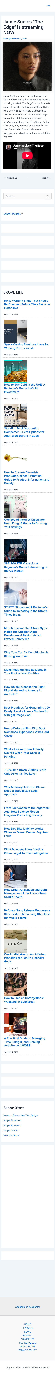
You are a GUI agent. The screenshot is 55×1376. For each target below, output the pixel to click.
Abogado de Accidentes (27, 1307)
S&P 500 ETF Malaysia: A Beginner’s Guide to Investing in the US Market (25, 567)
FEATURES (27, 1328)
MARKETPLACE (27, 1342)
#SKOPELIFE (27, 1339)
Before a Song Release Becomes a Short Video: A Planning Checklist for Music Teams (27, 914)
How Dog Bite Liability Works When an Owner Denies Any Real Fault (26, 832)
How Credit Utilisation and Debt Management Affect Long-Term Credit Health (25, 893)
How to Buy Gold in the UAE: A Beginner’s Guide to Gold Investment (24, 388)
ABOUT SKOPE (27, 1346)
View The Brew (11, 1135)
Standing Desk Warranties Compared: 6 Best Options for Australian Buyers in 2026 (24, 432)
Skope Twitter (10, 1130)
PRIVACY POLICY (27, 1350)
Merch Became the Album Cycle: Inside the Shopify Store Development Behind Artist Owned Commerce (26, 633)
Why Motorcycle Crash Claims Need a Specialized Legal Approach (24, 790)
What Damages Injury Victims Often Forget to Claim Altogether (26, 851)
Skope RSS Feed (11, 1125)
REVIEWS (27, 1335)
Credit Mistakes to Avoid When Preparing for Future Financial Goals (25, 958)
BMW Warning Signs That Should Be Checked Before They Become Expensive (27, 304)
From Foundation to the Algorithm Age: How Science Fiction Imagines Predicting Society (27, 811)
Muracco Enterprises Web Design (20, 1115)
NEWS (27, 1331)
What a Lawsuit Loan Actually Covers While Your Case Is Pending (24, 752)
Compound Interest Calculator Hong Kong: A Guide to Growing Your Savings (25, 523)
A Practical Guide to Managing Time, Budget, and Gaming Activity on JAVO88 (24, 1041)
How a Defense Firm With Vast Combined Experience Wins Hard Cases (26, 732)
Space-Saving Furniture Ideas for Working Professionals (26, 346)
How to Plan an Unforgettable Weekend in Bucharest (24, 999)
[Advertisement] (27, 1196)
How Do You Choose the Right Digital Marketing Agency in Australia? (24, 690)
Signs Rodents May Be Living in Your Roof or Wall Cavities (25, 671)
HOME (27, 1324)
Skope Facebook (12, 1120)
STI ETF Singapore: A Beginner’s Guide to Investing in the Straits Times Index (25, 610)
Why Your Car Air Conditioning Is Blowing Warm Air (26, 654)
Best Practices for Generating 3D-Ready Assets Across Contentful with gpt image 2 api (27, 711)
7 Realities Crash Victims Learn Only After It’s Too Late (25, 771)
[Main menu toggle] (49, 6)
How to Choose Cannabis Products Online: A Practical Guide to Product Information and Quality (26, 477)
